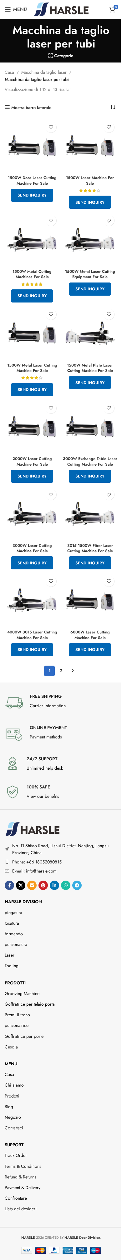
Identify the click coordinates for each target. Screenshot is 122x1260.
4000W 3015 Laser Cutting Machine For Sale (32, 635)
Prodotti (15, 983)
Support (14, 1145)
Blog (9, 1106)
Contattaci (14, 1128)
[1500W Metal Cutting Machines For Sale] (32, 239)
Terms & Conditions (23, 1166)
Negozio (13, 1117)
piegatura (13, 912)
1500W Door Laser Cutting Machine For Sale (32, 180)
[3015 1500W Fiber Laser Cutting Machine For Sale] (90, 513)
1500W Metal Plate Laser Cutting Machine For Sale (90, 368)
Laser (9, 955)
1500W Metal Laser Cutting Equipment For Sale (90, 274)
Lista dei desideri (21, 1209)
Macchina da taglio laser (44, 72)
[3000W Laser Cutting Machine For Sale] (32, 513)
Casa (9, 72)
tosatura (12, 923)
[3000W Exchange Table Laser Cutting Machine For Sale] (90, 426)
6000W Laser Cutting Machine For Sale (90, 635)
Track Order (16, 1155)
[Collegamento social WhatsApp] (65, 885)
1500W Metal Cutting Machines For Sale (32, 274)
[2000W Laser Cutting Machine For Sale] (32, 426)
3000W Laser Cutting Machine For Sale (32, 548)
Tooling (11, 965)
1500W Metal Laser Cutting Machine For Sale (32, 368)
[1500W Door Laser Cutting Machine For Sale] (32, 145)
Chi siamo (14, 1085)
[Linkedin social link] (54, 885)
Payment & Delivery (22, 1187)
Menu (11, 1064)
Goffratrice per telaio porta (30, 1004)
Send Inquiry (32, 195)
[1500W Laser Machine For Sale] (90, 145)
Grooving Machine (22, 993)
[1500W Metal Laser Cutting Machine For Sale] (32, 333)
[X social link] (20, 885)
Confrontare (16, 1198)
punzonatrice (16, 1025)
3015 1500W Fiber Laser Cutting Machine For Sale (90, 548)
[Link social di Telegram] (77, 885)
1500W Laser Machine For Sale (90, 180)
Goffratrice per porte (24, 1036)
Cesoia (11, 1047)
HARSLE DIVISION (23, 901)
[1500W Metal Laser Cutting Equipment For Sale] (90, 239)
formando (14, 934)
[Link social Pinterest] (43, 885)
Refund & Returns (20, 1177)
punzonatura (16, 944)
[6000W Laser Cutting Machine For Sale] (90, 599)
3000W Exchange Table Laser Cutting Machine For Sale (90, 461)
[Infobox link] (61, 702)
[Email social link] (32, 885)
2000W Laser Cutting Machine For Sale (32, 461)
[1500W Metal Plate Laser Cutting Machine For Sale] (90, 333)
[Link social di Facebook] (9, 885)
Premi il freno (17, 1015)
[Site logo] (61, 9)
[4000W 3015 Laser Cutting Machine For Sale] (32, 599)
